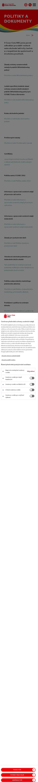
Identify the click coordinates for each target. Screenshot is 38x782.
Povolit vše (17, 769)
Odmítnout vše (17, 780)
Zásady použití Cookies (8, 360)
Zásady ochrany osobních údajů (11, 356)
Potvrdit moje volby (17, 775)
